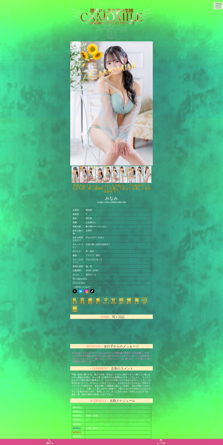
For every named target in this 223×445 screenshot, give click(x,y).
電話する (49, 443)
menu (219, 5)
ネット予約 (161, 443)
